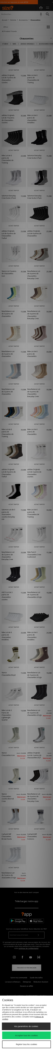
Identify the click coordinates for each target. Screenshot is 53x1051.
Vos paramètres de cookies (26, 1026)
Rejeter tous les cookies (26, 1044)
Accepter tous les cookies (26, 1035)
